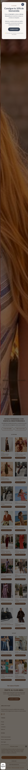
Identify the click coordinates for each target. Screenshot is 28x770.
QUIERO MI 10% (14, 29)
